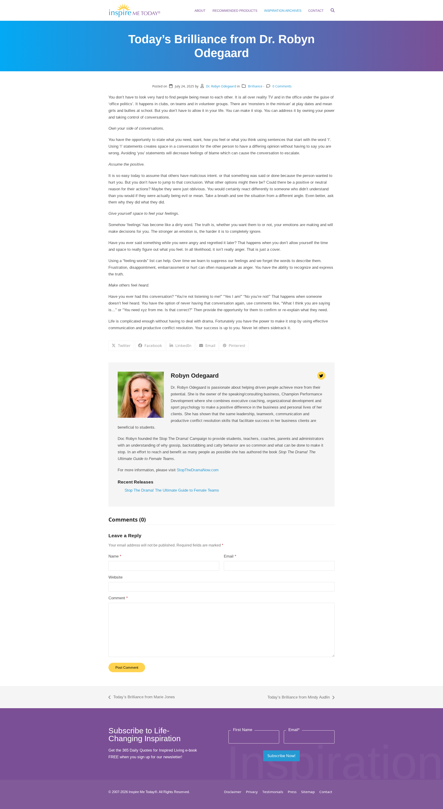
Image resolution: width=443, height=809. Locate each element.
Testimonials (272, 791)
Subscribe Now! (281, 755)
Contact (325, 791)
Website (115, 577)
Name (114, 556)
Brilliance (255, 86)
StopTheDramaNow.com (198, 470)
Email (230, 556)
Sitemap (308, 791)
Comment (118, 598)
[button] (332, 11)
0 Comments (282, 86)
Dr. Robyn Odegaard (221, 86)
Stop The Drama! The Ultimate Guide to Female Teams (172, 490)
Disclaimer (232, 791)
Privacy (252, 791)
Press (292, 791)
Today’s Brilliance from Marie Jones (141, 698)
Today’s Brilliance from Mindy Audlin (298, 698)
